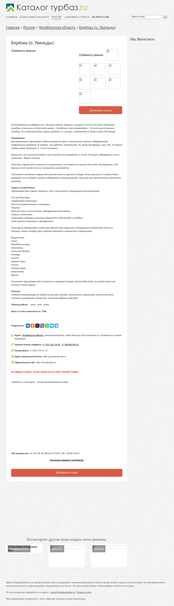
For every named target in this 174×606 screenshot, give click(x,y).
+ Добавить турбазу (77, 17)
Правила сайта (84, 592)
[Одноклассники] (33, 326)
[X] (37, 326)
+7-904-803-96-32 (70, 345)
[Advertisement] (67, 509)
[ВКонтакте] (28, 326)
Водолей (99, 548)
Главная (11, 17)
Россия (56, 17)
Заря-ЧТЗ (57, 548)
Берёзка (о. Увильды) (97, 28)
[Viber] (42, 326)
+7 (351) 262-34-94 (51, 345)
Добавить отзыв (101, 110)
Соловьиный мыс (19, 548)
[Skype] (52, 326)
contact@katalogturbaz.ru (62, 592)
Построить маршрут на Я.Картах (66, 460)
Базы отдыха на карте (34, 17)
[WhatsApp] (47, 326)
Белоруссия (100, 17)
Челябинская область (57, 28)
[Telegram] (56, 326)
